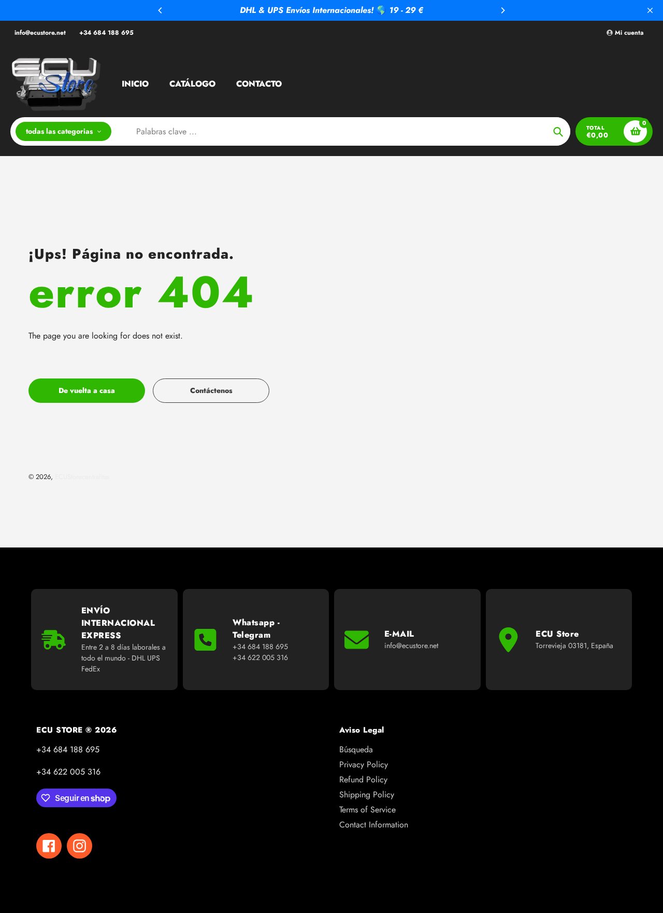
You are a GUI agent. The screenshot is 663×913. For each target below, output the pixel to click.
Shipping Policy (366, 794)
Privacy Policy (363, 764)
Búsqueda (356, 749)
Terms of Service (367, 810)
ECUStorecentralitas (82, 477)
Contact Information (373, 825)
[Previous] (160, 10)
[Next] (502, 10)
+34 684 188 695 (106, 32)
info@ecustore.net (40, 32)
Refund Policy (363, 779)
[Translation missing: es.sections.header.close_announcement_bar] (650, 10)
